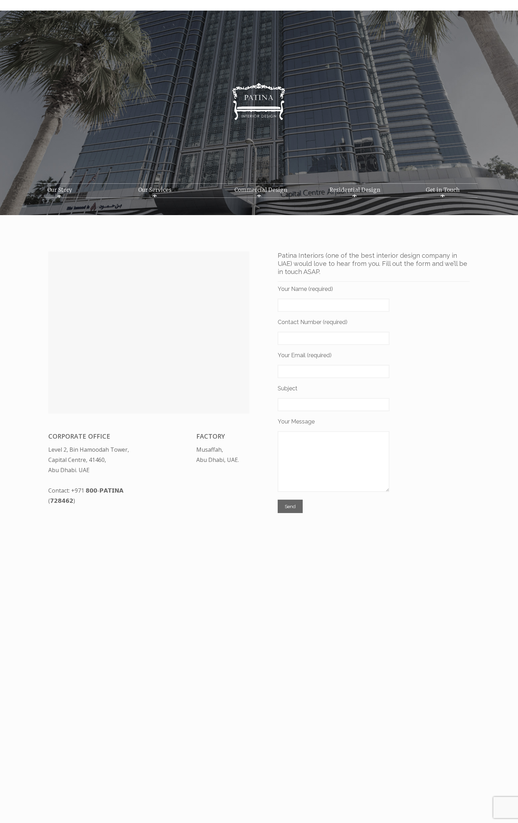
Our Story (59, 190)
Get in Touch (443, 190)
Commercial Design (260, 190)
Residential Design (354, 190)
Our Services (155, 190)
